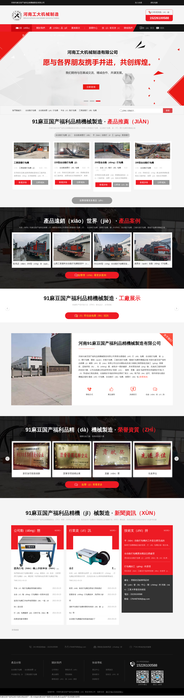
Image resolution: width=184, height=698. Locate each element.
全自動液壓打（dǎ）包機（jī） (82, 136)
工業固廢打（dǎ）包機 (88, 110)
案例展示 (75, 28)
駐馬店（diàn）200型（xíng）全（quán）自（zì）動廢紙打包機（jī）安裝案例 (48, 264)
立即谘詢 (40, 182)
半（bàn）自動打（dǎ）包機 (101, 136)
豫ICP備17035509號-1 (114, 692)
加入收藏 (138, 3)
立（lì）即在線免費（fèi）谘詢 (92, 315)
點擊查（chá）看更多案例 (92, 275)
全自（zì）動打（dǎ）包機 (110, 168)
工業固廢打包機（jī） (27, 168)
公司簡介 (55, 670)
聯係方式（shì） (71, 670)
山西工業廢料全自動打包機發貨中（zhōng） (73, 263)
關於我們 (40, 28)
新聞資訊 (109, 670)
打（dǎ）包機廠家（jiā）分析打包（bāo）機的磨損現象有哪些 (31, 616)
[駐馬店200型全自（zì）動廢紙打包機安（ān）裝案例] (31, 260)
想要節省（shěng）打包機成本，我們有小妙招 (86, 597)
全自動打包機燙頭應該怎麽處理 (139, 553)
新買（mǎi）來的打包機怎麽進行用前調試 (85, 588)
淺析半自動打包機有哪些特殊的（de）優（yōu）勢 (86, 610)
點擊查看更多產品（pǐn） (92, 200)
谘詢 (162, 28)
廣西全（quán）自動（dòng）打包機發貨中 (153, 263)
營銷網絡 (68, 674)
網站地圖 (154, 3)
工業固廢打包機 (31, 674)
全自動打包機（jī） (63, 135)
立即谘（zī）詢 (121, 185)
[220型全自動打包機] (71, 158)
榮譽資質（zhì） (58, 679)
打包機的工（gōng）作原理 (137, 566)
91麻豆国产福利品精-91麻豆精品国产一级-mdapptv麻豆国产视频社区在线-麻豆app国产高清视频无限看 (40, 697)
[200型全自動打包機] (112, 158)
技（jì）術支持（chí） (110, 31)
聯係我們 (128, 28)
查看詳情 (23, 182)
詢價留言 (95, 679)
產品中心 (95, 670)
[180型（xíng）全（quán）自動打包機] (152, 158)
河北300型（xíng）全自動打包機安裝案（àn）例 (116, 264)
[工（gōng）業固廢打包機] (31, 158)
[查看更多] (143, 377)
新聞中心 (93, 28)
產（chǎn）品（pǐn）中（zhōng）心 (58, 35)
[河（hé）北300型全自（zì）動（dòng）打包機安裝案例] (112, 260)
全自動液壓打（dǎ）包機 (69, 168)
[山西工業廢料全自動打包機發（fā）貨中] (72, 260)
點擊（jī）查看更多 (92, 484)
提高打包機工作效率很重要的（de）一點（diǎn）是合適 (31, 604)
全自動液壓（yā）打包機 (48, 110)
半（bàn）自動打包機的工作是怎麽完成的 (144, 540)
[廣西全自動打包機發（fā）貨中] (152, 260)
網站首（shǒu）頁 (23, 31)
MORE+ (58, 531)
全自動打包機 (30, 110)
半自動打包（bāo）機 (19, 674)
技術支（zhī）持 (112, 674)
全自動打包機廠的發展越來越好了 (82, 619)
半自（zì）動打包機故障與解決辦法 (28, 588)
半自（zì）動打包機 (68, 110)
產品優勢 (55, 674)
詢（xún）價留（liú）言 (74, 679)
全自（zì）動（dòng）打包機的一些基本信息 (31, 594)
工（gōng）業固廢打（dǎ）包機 (120, 136)
